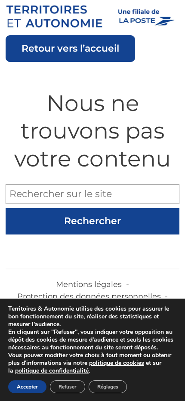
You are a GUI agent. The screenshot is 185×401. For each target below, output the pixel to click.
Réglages (107, 386)
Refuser (68, 386)
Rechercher (92, 221)
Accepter (27, 386)
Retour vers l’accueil (70, 48)
